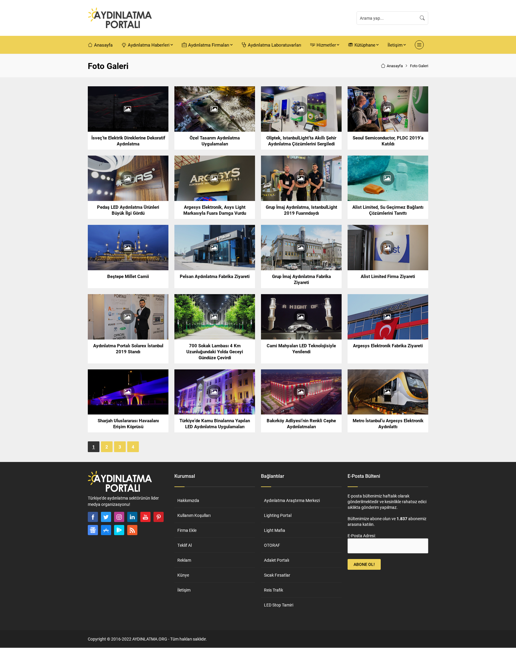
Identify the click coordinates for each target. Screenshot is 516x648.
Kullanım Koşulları (194, 515)
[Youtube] (145, 517)
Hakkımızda (188, 500)
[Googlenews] (93, 530)
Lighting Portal (277, 515)
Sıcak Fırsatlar (277, 575)
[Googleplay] (119, 530)
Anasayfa (395, 65)
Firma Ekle (186, 530)
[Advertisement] (67, 175)
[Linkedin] (132, 517)
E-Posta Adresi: (362, 535)
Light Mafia (274, 530)
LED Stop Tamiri (278, 605)
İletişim (184, 590)
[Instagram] (119, 517)
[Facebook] (93, 517)
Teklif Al (184, 545)
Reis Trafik (273, 590)
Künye (183, 575)
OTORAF (272, 545)
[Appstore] (106, 530)
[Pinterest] (158, 517)
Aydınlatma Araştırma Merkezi (292, 500)
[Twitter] (106, 517)
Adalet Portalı (276, 560)
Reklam (184, 560)
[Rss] (132, 530)
